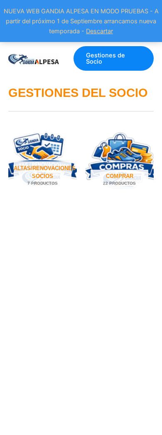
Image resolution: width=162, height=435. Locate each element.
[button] (114, 58)
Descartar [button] (99, 31)
